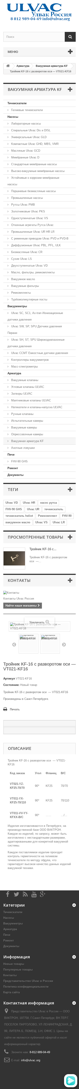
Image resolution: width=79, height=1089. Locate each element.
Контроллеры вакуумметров (29, 359)
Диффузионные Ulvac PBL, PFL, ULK (35, 245)
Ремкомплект (47, 515)
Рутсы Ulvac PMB (22, 204)
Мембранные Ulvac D (24, 157)
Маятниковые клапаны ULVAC (30, 400)
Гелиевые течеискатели (26, 110)
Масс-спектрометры (24, 366)
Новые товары (13, 964)
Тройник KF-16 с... (42, 549)
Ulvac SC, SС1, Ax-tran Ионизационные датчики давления (35, 316)
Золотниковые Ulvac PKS (27, 211)
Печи (10, 454)
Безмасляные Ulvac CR (26, 252)
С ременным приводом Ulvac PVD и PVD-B (39, 238)
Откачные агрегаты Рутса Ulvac (32, 225)
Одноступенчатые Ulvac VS (29, 218)
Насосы (12, 116)
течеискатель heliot (19, 515)
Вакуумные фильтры (24, 286)
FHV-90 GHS (19, 461)
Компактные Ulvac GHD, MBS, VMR (34, 144)
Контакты (19, 580)
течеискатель (53, 509)
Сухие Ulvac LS (21, 258)
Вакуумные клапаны (24, 380)
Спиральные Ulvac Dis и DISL (30, 130)
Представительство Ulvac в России (28, 981)
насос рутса (48, 502)
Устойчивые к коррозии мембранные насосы (33, 181)
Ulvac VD (11, 502)
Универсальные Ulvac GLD (28, 137)
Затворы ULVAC (21, 393)
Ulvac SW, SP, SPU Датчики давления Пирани (34, 330)
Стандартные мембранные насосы (33, 164)
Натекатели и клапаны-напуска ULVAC (36, 407)
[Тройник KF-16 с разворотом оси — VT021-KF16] (28, 643)
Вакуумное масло (22, 279)
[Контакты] (39, 593)
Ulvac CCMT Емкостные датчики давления (39, 353)
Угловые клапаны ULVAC (27, 386)
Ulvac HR (29, 502)
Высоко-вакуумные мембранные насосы (37, 171)
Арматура (14, 373)
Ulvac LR (59, 522)
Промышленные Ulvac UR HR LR (32, 231)
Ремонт (12, 468)
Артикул (9, 678)
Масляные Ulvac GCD (25, 150)
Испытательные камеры (26, 420)
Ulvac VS (41, 522)
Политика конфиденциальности (25, 986)
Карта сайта (11, 992)
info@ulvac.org (30, 1060)
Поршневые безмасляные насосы (33, 191)
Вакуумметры (17, 306)
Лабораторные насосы (25, 123)
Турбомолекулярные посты (28, 299)
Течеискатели (17, 103)
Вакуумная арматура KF (27, 441)
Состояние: (11, 685)
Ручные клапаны (21, 414)
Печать (15, 709)
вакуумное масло (17, 522)
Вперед (64, 644)
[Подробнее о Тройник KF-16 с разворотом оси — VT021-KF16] (14, 558)
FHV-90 (67, 515)
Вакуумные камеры (23, 427)
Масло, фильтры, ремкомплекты (32, 272)
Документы (15, 475)
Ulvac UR (33, 509)
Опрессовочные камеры (26, 434)
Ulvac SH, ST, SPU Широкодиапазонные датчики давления (36, 343)
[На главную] (8, 66)
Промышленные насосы (26, 197)
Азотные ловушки (22, 447)
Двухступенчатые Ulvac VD (29, 265)
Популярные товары (18, 969)
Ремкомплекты (20, 292)
